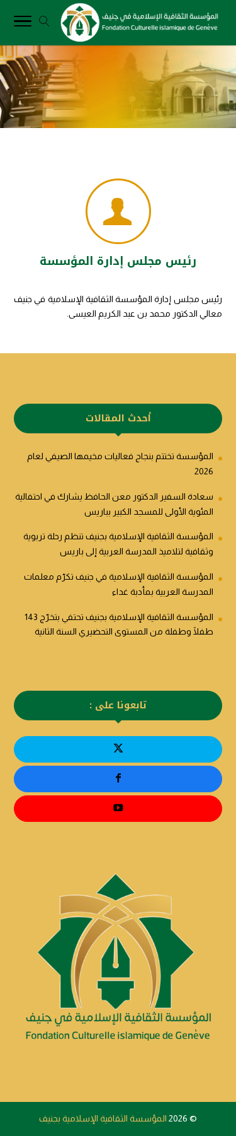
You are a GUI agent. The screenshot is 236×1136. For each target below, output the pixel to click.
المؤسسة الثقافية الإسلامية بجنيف (103, 1118)
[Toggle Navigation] (22, 23)
